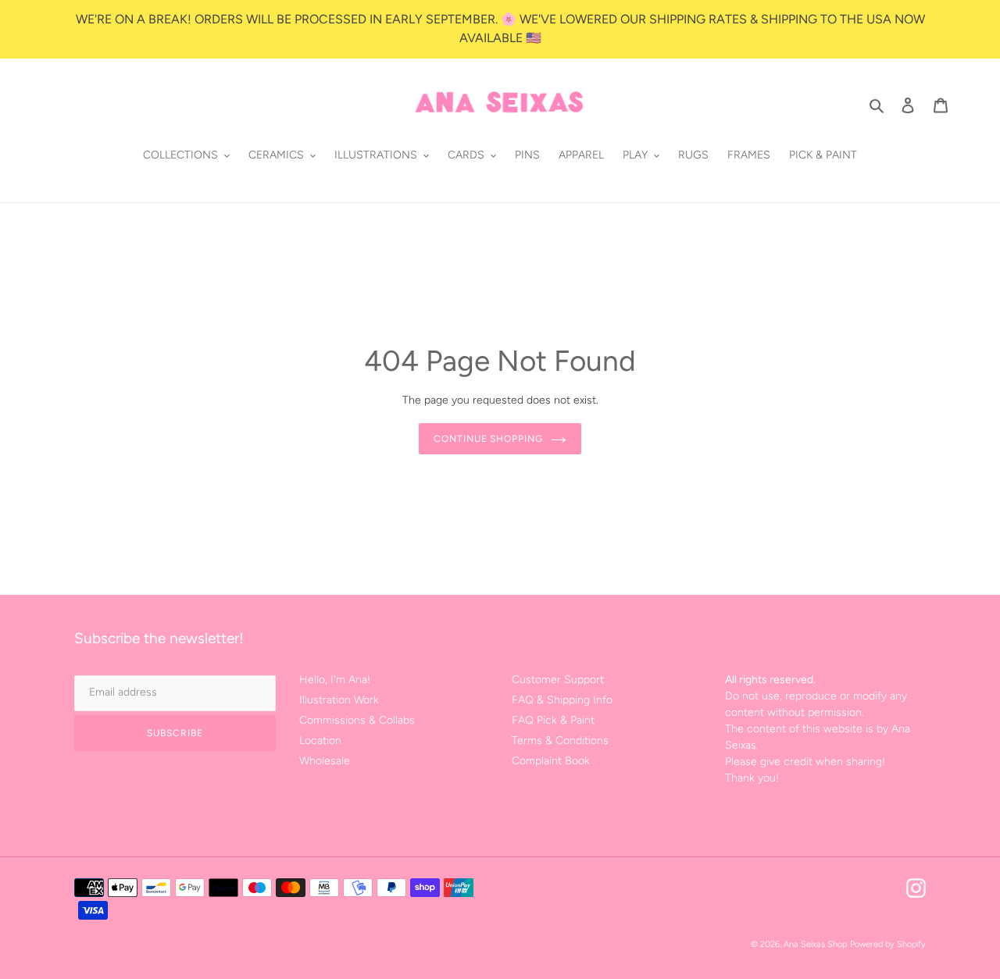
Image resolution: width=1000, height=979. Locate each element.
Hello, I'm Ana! (334, 679)
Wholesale (324, 760)
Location (320, 740)
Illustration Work (339, 700)
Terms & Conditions (560, 740)
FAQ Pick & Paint (553, 720)
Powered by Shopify (888, 944)
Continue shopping (488, 438)
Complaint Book (551, 760)
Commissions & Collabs (357, 720)
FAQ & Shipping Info (562, 700)
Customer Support (558, 679)
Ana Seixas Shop (815, 944)
